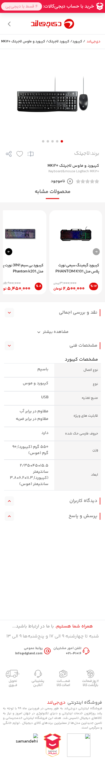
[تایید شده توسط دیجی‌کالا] (52, 745)
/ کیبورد (78, 41)
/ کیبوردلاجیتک (60, 41)
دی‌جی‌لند (93, 41)
